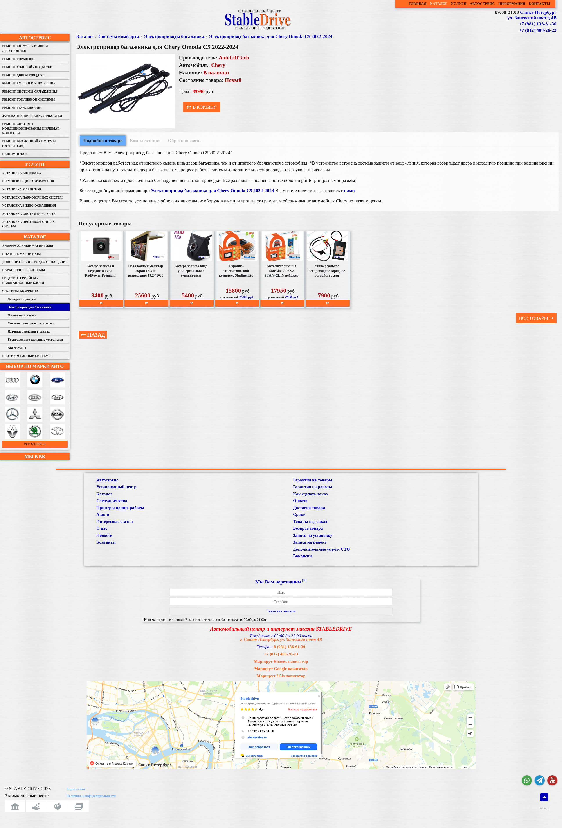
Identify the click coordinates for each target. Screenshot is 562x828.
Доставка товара (309, 507)
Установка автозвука (21, 173)
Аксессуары (17, 347)
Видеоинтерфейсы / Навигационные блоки (23, 280)
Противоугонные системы (27, 356)
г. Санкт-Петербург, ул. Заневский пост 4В (281, 639)
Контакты (106, 542)
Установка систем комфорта (29, 213)
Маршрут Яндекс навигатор (281, 661)
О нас (101, 528)
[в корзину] (101, 303)
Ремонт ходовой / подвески (27, 67)
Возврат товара (308, 528)
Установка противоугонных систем (28, 224)
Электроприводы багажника (30, 307)
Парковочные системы (23, 270)
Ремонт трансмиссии (21, 107)
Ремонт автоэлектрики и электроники (25, 49)
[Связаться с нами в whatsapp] (527, 780)
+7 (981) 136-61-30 (538, 23)
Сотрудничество (111, 500)
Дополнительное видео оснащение (34, 262)
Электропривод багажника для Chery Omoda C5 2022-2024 (270, 36)
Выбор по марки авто (35, 366)
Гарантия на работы (312, 487)
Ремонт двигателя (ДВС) (23, 75)
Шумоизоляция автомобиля (28, 181)
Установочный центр (116, 487)
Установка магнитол (21, 189)
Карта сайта (75, 789)
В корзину (204, 107)
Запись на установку (312, 535)
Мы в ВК (35, 456)
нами (349, 190)
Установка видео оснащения (29, 205)
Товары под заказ (310, 521)
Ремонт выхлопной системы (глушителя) (29, 144)
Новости (104, 535)
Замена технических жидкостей (32, 116)
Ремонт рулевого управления (29, 83)
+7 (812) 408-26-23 (538, 30)
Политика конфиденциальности (91, 796)
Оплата (300, 500)
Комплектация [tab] (145, 140)
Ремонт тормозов (18, 59)
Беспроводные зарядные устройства (35, 339)
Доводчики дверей (22, 299)
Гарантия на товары (312, 480)
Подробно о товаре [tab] (102, 140)
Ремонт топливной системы (28, 99)
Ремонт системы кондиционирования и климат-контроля (31, 128)
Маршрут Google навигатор (281, 668)
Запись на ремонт (310, 542)
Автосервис (35, 37)
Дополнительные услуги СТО (321, 549)
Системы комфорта (20, 291)
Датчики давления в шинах (29, 331)
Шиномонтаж (14, 154)
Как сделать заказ (310, 494)
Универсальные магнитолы (27, 245)
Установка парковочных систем (32, 197)
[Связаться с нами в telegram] (539, 780)
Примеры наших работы (120, 507)
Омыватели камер (22, 315)
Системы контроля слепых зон (31, 323)
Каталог (35, 236)
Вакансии (302, 556)
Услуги (35, 164)
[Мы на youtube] (552, 780)
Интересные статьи (114, 521)
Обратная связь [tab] (184, 140)
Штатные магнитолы (21, 254)
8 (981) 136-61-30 (289, 646)
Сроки (299, 514)
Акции (102, 514)
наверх (544, 808)
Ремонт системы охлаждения (29, 91)
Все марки (33, 444)
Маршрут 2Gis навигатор (281, 676)
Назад (95, 335)
